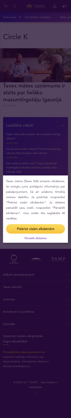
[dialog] (35, 209)
